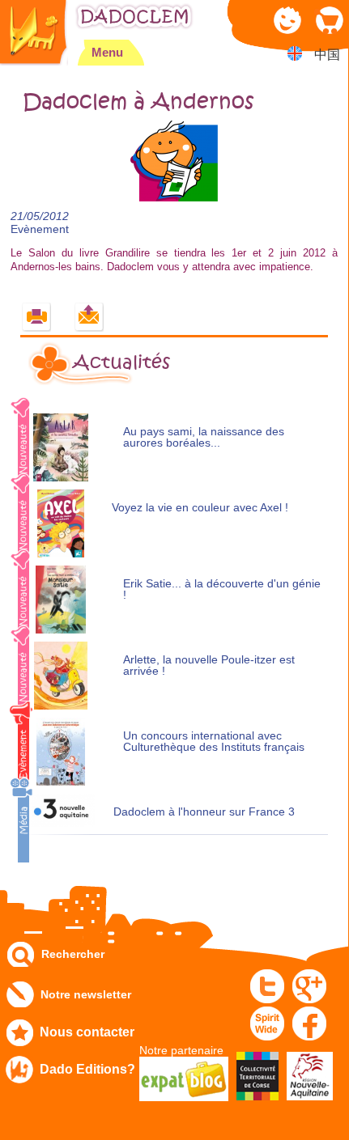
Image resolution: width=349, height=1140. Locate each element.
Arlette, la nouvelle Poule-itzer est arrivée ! (209, 665)
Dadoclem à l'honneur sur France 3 (204, 812)
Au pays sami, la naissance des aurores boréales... (203, 437)
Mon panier (328, 20)
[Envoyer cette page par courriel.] (89, 318)
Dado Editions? (87, 1069)
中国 (327, 54)
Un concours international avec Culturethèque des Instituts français (213, 741)
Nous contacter (87, 1032)
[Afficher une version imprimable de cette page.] (37, 318)
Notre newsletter (85, 994)
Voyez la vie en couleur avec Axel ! (200, 508)
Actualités (121, 362)
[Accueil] (34, 33)
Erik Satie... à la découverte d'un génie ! (222, 589)
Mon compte (288, 20)
